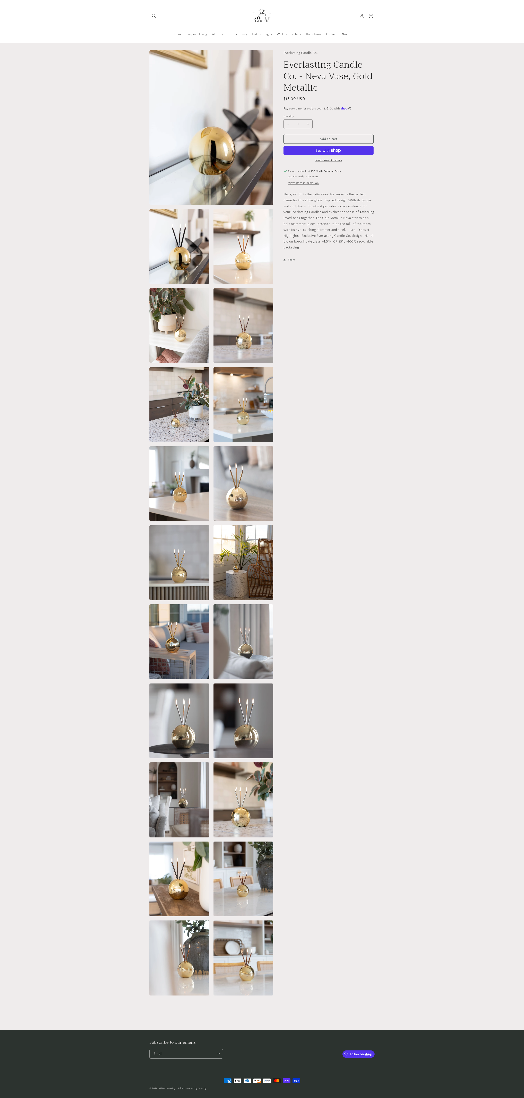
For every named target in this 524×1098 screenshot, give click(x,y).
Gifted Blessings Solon (171, 1088)
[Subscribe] (218, 1054)
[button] (153, 16)
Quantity (288, 116)
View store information (303, 183)
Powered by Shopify (195, 1088)
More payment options (328, 160)
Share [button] (291, 260)
